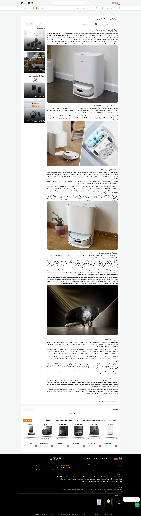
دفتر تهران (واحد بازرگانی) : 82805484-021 (36, 467)
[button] (137, 505)
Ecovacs (115, 357)
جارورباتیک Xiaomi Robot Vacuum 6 (111, 438)
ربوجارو (89, 389)
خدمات (99, 8)
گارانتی (94, 470)
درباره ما (120, 467)
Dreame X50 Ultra (81, 261)
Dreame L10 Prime (99, 279)
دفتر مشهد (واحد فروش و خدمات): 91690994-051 (35, 469)
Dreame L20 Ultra (112, 279)
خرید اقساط (88, 8)
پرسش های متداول (92, 468)
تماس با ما (120, 469)
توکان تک (31, 514)
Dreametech (92, 172)
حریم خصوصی (93, 465)
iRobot (73, 349)
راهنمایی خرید (107, 8)
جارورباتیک (103, 14)
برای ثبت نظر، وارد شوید (29, 410)
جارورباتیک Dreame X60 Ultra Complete (94, 438)
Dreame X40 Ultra (108, 267)
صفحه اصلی (115, 14)
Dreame (69, 181)
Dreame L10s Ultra (103, 270)
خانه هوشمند (115, 8)
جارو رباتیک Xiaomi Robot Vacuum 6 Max (30, 438)
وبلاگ (94, 8)
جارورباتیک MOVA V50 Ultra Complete (63, 438)
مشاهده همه (28, 420)
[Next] (25, 435)
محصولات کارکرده (79, 8)
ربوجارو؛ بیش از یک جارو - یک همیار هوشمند (99, 458)
